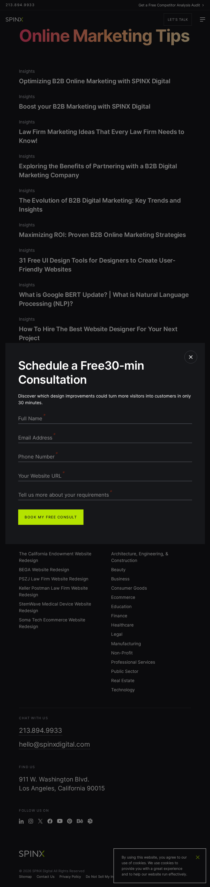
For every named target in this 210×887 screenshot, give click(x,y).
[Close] (190, 357)
